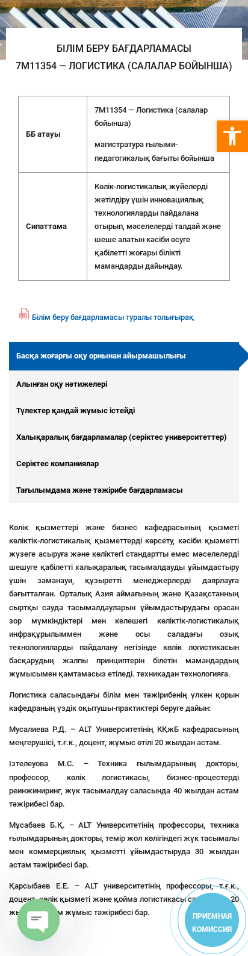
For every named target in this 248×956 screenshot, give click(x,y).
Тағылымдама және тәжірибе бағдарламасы (99, 490)
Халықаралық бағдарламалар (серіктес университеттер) (121, 437)
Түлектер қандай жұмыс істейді (75, 410)
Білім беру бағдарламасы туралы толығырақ (113, 317)
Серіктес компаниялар (57, 463)
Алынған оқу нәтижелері (61, 384)
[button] (232, 136)
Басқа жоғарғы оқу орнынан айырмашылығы (101, 355)
